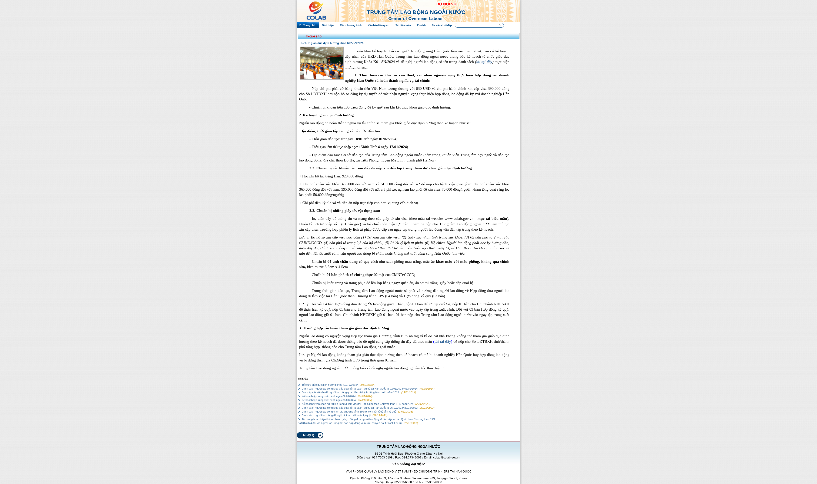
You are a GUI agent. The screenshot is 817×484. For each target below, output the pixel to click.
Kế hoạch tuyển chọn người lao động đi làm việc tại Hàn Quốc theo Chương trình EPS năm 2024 (357, 404)
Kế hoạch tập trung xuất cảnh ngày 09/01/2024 (329, 396)
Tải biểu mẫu (403, 25)
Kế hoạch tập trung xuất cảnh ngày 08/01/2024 (329, 400)
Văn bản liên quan (378, 25)
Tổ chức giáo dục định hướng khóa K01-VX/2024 (330, 384)
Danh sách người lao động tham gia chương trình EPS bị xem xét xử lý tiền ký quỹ (349, 411)
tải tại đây (442, 341)
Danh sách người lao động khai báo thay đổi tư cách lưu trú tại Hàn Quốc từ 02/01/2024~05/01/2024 (360, 388)
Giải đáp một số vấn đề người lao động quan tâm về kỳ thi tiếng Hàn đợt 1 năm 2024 (350, 392)
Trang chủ (309, 25)
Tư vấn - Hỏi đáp (442, 25)
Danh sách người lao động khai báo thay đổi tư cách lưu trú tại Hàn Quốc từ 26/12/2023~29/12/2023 (360, 407)
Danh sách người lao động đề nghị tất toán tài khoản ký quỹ (336, 415)
